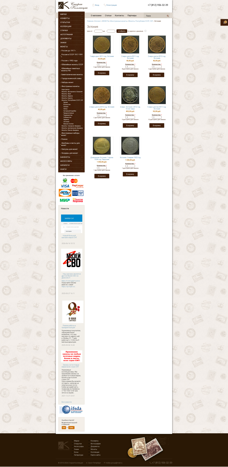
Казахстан (67, 104)
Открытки (78, 444)
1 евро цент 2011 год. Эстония (102, 56)
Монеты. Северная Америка (71, 126)
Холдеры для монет (70, 153)
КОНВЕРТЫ (65, 18)
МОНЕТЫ (64, 47)
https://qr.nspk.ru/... (69, 286)
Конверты (94, 441)
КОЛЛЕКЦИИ (65, 26)
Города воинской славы (71, 78)
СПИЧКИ (64, 30)
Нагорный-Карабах (69, 111)
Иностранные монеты (70, 86)
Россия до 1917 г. (69, 51)
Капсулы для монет (70, 149)
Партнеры (132, 15)
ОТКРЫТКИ (65, 22)
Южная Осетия (68, 124)
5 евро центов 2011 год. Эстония (156, 108)
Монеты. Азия (66, 94)
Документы (95, 446)
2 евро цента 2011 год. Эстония (130, 57)
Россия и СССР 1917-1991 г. (72, 55)
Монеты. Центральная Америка (72, 128)
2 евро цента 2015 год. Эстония (101, 107)
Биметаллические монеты (72, 74)
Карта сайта (95, 455)
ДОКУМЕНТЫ (65, 38)
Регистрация (111, 5)
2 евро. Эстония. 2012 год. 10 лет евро (130, 108)
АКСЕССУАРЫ (66, 161)
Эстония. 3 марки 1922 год (130, 157)
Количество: (102, 62)
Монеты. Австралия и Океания (72, 91)
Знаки (76, 449)
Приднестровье (68, 113)
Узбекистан (67, 117)
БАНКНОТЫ (65, 157)
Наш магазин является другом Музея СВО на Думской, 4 (71, 276)
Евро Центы (65, 89)
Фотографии (96, 444)
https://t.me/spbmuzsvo (71, 281)
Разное (64, 139)
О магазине (96, 15)
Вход (97, 5)
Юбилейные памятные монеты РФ (70, 69)
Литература (78, 455)
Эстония (66, 121)
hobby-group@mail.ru (114, 463)
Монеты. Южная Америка (70, 130)
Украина (66, 119)
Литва (65, 109)
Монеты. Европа (67, 98)
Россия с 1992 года (69, 61)
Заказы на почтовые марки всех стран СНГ (70, 366)
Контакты (119, 15)
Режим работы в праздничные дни (69, 326)
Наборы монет (68, 82)
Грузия (65, 102)
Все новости (67, 402)
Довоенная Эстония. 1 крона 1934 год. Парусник (101, 158)
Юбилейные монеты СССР (72, 64)
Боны (76, 452)
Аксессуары (79, 446)
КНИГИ (63, 169)
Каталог (98, 21)
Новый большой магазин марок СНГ (69, 236)
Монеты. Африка (67, 96)
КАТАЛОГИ (64, 165)
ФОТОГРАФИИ (66, 34)
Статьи (108, 15)
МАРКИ (63, 14)
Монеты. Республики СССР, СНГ (72, 100)
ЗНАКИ (63, 43)
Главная (90, 21)
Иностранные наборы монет (70, 134)
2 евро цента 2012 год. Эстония (157, 57)
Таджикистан (67, 115)
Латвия (65, 106)
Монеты (94, 449)
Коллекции (95, 452)
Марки (76, 441)
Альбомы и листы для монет (70, 144)
